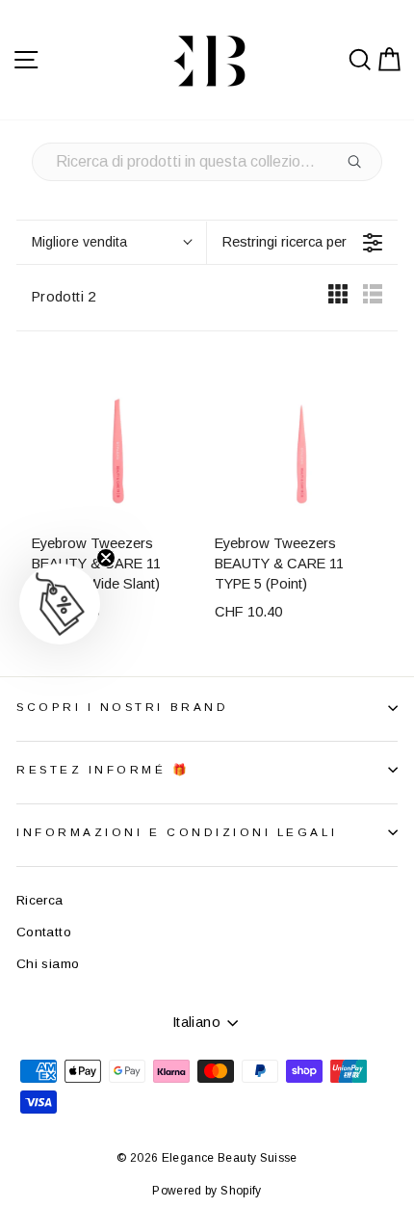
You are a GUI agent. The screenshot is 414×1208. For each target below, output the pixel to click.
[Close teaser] (106, 557)
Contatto (43, 932)
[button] (59, 604)
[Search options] (358, 162)
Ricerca (40, 900)
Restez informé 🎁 (103, 769)
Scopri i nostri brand (122, 706)
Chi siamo (47, 964)
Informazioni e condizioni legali (176, 832)
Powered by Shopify (207, 1190)
